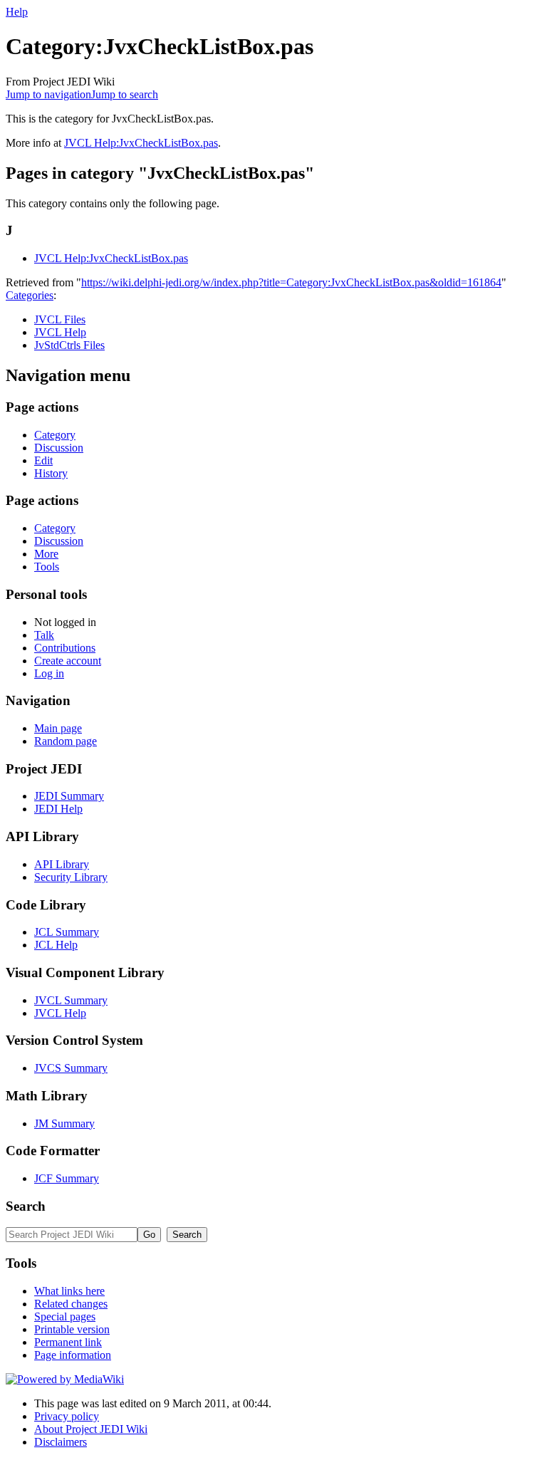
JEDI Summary (69, 796)
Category (54, 435)
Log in (49, 673)
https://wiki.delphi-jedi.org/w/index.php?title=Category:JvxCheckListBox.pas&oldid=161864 (291, 282)
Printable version (72, 1329)
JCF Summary (66, 1178)
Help (17, 12)
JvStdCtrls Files (69, 345)
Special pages (64, 1316)
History (51, 473)
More (46, 554)
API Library (61, 864)
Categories (29, 295)
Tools (46, 566)
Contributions (64, 648)
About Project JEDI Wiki (90, 1429)
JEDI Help (58, 809)
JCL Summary (66, 932)
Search (26, 1206)
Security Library (71, 877)
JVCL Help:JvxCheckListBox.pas (141, 143)
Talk (44, 635)
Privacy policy (66, 1416)
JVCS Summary (71, 1068)
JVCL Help (60, 332)
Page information (72, 1355)
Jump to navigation (48, 94)
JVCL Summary (71, 1000)
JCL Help (56, 945)
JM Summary (64, 1123)
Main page (58, 728)
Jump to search (124, 94)
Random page (65, 741)
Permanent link (68, 1342)
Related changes (71, 1304)
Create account (67, 661)
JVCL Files (59, 319)
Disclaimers (60, 1442)
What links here (69, 1291)
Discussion (58, 448)
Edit (43, 460)
